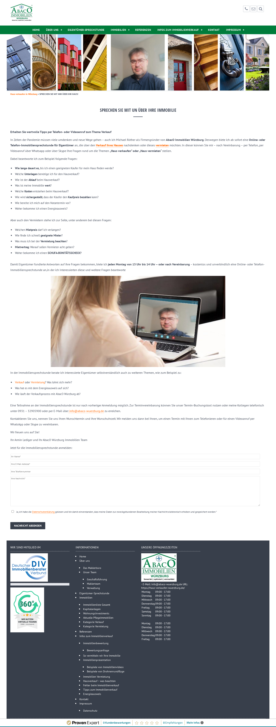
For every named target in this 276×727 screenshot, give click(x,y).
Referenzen (143, 30)
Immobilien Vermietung (96, 676)
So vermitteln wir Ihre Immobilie (101, 655)
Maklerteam (93, 583)
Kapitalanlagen (92, 609)
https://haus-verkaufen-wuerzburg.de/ (163, 588)
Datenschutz (90, 710)
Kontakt (214, 30)
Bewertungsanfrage (98, 650)
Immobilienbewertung (96, 643)
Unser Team (89, 572)
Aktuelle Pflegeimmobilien (98, 617)
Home (36, 30)
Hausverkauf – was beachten (99, 681)
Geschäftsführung (97, 579)
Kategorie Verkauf (93, 622)
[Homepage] (21, 13)
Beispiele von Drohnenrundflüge (105, 671)
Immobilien (118, 30)
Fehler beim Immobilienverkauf (101, 685)
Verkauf (19, 382)
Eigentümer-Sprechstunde (86, 30)
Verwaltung (93, 588)
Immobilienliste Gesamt (96, 604)
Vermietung (38, 382)
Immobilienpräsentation (97, 660)
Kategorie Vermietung (95, 626)
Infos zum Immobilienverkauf (178, 30)
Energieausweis (92, 694)
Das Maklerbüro (92, 568)
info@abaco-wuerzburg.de (86, 411)
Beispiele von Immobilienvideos (105, 667)
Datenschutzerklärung (43, 511)
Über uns (52, 30)
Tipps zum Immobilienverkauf (100, 689)
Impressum (233, 30)
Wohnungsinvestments (96, 613)
